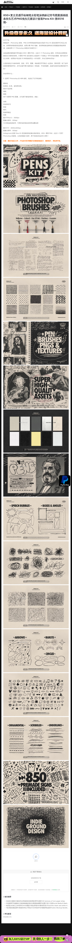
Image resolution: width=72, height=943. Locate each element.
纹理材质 (43, 7)
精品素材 (37, 7)
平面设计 (11, 7)
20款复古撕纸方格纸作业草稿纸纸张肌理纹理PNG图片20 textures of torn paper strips (35, 901)
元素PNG (24, 7)
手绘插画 (30, 7)
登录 (10, 917)
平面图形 (18, 7)
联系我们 (55, 889)
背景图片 (49, 7)
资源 (6, 7)
